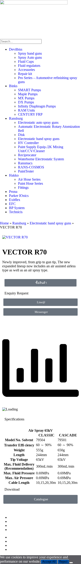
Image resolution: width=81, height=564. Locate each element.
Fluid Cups (26, 61)
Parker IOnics (19, 196)
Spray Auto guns (30, 57)
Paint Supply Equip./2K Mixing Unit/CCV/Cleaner (40, 149)
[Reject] (71, 562)
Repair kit (25, 74)
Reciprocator (27, 155)
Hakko (14, 175)
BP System (17, 208)
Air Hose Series (29, 179)
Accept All (49, 561)
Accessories (26, 70)
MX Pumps (26, 98)
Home (4, 223)
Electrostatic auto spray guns (38, 122)
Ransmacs (25, 163)
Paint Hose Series (30, 183)
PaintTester (26, 171)
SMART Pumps (29, 90)
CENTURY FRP (30, 114)
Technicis (15, 212)
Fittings (23, 187)
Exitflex (14, 200)
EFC (12, 204)
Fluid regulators (29, 66)
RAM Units (26, 110)
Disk (21, 135)
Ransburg (16, 118)
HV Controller (28, 143)
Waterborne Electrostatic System (41, 159)
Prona (13, 191)
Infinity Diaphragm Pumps (37, 106)
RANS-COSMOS (31, 167)
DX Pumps (26, 102)
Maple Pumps (28, 94)
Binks (13, 86)
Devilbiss (15, 49)
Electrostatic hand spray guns (38, 139)
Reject (63, 561)
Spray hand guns (30, 53)
